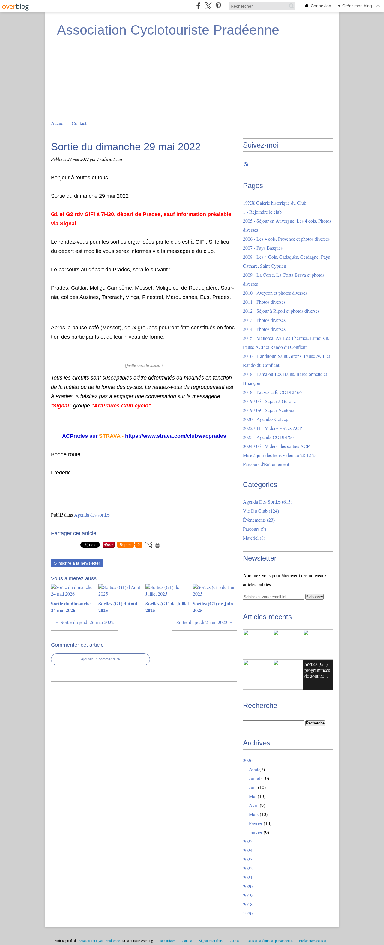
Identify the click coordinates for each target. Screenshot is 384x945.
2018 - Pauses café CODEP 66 (272, 392)
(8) (254, 538)
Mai (252, 796)
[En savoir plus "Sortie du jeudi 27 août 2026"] (258, 644)
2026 (248, 760)
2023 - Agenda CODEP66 (268, 437)
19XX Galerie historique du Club (274, 203)
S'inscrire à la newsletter (77, 563)
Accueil (58, 123)
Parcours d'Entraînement (266, 464)
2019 (248, 895)
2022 (248, 868)
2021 (248, 877)
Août (253, 769)
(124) (261, 511)
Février (255, 823)
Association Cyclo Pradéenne (99, 940)
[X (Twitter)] (208, 5)
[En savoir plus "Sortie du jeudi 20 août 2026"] (318, 644)
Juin (253, 787)
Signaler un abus (211, 940)
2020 (248, 886)
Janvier (255, 832)
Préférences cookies (313, 940)
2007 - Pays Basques (263, 248)
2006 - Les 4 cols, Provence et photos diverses (286, 239)
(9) (254, 529)
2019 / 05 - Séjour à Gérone (269, 401)
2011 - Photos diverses (264, 302)
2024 (248, 850)
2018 (248, 904)
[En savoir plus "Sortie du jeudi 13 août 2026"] (288, 675)
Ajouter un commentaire (100, 659)
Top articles (167, 940)
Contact (79, 123)
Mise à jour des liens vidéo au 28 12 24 (280, 455)
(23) (259, 520)
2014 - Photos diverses (264, 329)
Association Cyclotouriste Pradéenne (168, 30)
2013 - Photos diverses (264, 320)
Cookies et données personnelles (270, 940)
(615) (267, 501)
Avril (254, 805)
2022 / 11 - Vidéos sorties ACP (272, 428)
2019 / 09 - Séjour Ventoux (269, 410)
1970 (248, 913)
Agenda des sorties (92, 514)
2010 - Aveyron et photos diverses (275, 293)
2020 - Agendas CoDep (265, 419)
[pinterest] (218, 5)
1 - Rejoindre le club (262, 212)
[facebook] (198, 5)
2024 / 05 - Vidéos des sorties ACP (276, 446)
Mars (254, 814)
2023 (248, 859)
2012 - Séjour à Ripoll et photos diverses (281, 311)
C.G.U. (235, 940)
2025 (248, 841)
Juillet (254, 778)
